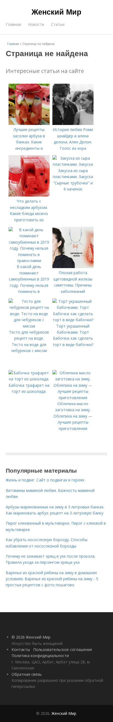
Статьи (57, 24)
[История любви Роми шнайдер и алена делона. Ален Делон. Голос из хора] (73, 123)
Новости (36, 24)
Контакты (21, 649)
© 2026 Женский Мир (31, 637)
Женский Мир (56, 11)
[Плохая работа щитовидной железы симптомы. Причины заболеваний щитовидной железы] (73, 266)
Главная (13, 24)
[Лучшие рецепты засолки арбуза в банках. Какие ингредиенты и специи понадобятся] (29, 123)
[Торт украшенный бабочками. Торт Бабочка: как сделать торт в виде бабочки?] (73, 319)
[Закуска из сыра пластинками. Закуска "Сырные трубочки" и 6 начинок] (73, 164)
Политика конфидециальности (40, 655)
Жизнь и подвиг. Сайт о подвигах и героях (45, 480)
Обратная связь (27, 674)
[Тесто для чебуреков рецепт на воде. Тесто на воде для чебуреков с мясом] (29, 326)
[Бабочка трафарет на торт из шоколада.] (29, 379)
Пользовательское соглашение (62, 649)
